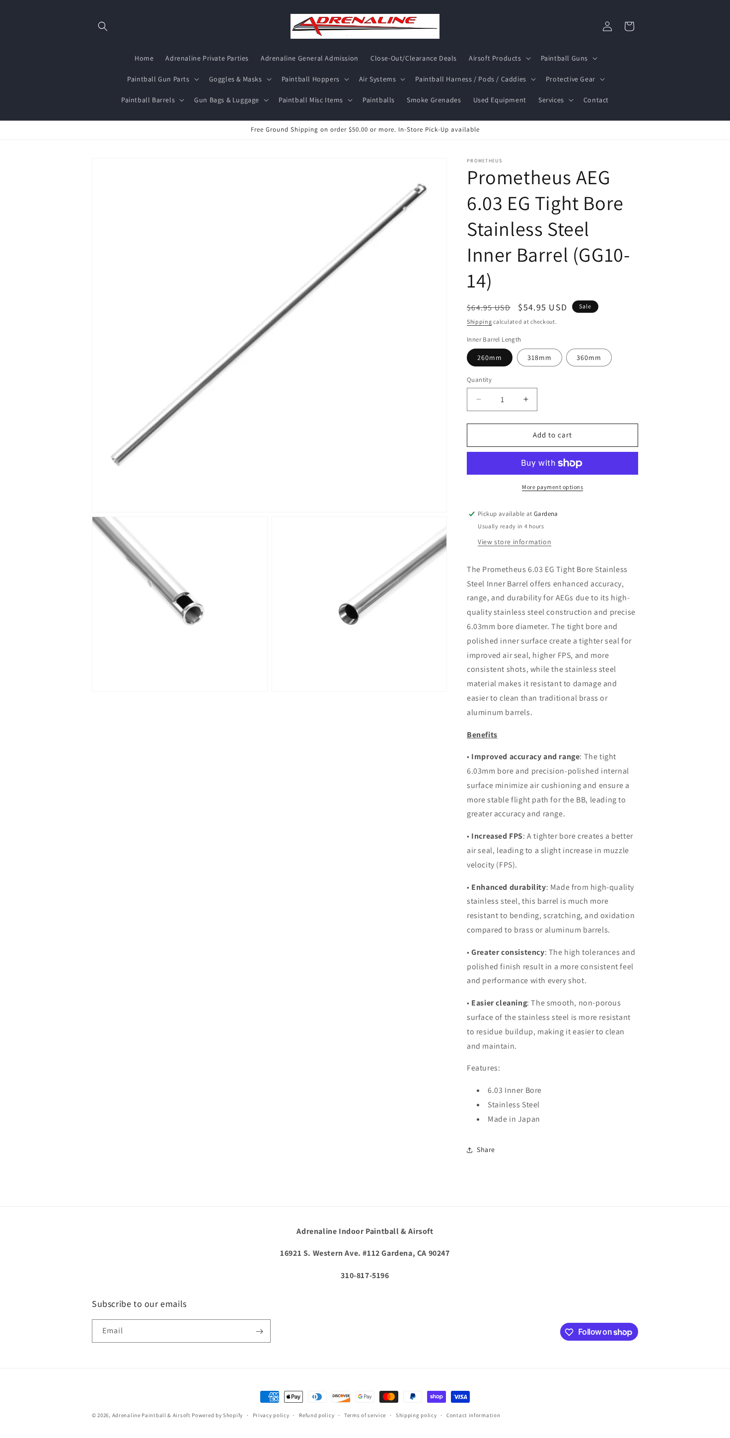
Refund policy (316, 1414)
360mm (589, 357)
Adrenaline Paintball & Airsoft (151, 1415)
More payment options (552, 487)
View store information (514, 541)
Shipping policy (416, 1414)
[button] (103, 26)
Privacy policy (271, 1414)
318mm (539, 357)
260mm (489, 357)
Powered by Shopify (217, 1415)
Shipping (479, 321)
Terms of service (365, 1414)
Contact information (473, 1414)
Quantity (479, 379)
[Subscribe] (259, 1331)
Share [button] (486, 1149)
